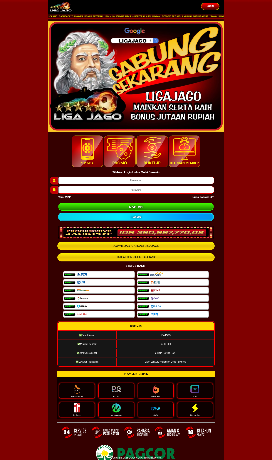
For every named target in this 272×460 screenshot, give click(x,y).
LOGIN (210, 6)
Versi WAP (64, 196)
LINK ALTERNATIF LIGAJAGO (136, 257)
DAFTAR (136, 207)
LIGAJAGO (134, 457)
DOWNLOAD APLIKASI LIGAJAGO (136, 245)
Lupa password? (203, 196)
